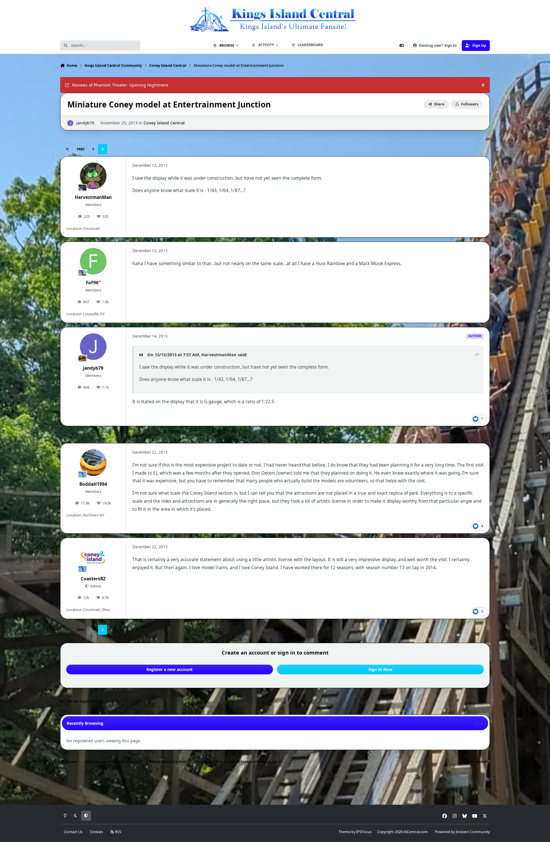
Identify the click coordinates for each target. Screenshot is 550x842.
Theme (344, 831)
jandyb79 (85, 123)
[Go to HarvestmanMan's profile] (93, 175)
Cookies (96, 831)
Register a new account (169, 669)
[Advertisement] (275, 786)
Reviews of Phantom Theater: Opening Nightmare (120, 85)
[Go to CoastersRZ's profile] (93, 557)
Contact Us (73, 831)
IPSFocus (364, 831)
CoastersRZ (93, 579)
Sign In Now (380, 669)
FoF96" (93, 283)
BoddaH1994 (93, 484)
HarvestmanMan (93, 197)
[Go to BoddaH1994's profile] (93, 462)
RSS (117, 831)
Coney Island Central (164, 123)
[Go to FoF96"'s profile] (93, 261)
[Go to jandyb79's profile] (70, 123)
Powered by (462, 831)
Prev (81, 149)
